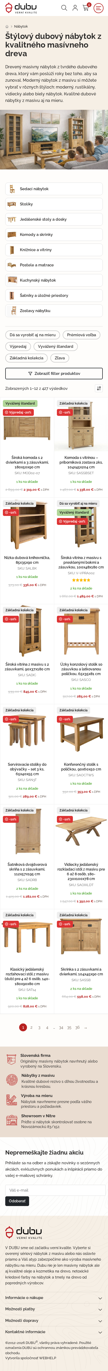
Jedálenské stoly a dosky (43, 219)
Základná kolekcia (26, 358)
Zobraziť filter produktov (57, 373)
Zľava (60, 358)
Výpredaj (18, 346)
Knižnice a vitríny (36, 249)
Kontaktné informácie (25, 1331)
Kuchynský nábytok (38, 280)
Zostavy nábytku (35, 310)
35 (69, 1027)
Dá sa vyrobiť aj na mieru (33, 335)
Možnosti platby (20, 1309)
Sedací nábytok (34, 189)
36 (77, 1027)
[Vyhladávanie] (64, 7)
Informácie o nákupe (24, 1297)
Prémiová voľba (81, 335)
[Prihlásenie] (75, 7)
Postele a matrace (37, 265)
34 (61, 1027)
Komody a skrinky (36, 234)
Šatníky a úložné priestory (44, 295)
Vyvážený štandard (55, 346)
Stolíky (26, 204)
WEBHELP (47, 1358)
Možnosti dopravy (21, 1320)
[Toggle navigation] (99, 8)
